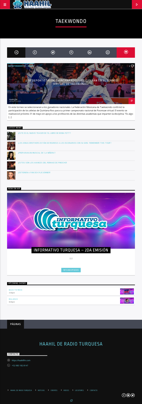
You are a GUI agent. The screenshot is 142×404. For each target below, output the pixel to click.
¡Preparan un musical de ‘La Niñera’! (37, 153)
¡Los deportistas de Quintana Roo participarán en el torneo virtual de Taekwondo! (72, 82)
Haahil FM (13, 99)
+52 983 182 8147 (20, 365)
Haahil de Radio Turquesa (71, 344)
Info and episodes (71, 270)
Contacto (93, 390)
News (30, 66)
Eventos (54, 390)
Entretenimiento (16, 66)
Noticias (41, 390)
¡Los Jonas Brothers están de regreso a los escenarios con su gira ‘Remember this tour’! (65, 143)
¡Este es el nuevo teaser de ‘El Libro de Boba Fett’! (44, 133)
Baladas (13, 299)
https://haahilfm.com (21, 360)
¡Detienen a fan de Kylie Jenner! (34, 172)
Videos (66, 390)
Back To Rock (15, 290)
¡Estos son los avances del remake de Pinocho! (42, 163)
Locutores (79, 390)
